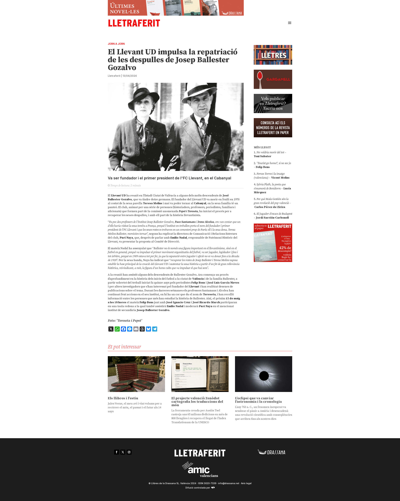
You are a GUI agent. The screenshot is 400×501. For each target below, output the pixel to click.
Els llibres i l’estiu (123, 398)
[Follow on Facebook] (116, 452)
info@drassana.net (228, 483)
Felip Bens (262, 167)
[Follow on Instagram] (129, 452)
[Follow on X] (122, 452)
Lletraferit (114, 75)
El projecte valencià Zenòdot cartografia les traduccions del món (197, 401)
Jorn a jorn (116, 43)
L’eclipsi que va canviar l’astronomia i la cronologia (258, 400)
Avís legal (246, 483)
